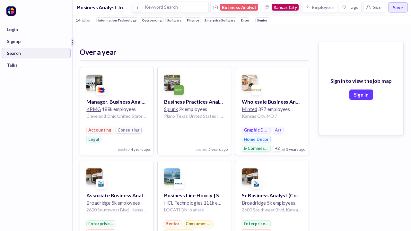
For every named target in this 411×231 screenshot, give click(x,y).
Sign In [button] (361, 95)
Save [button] (398, 7)
